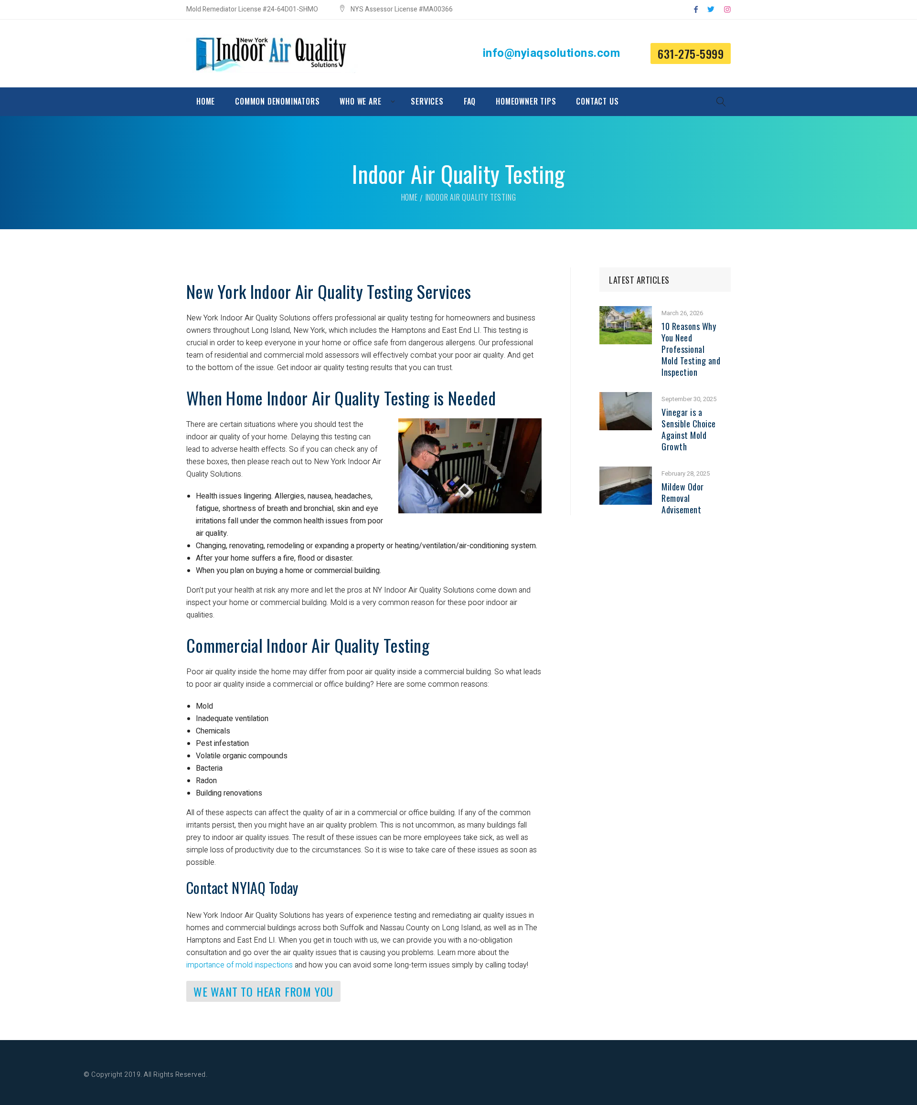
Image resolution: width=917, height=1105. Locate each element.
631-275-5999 (691, 53)
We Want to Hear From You (263, 991)
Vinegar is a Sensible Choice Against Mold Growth (688, 429)
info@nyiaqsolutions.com (551, 53)
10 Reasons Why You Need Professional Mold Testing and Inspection (690, 349)
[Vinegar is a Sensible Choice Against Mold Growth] (625, 398)
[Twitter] (710, 9)
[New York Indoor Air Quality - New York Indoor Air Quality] (272, 53)
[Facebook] (696, 9)
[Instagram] (727, 9)
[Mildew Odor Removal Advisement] (625, 472)
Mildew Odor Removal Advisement (682, 498)
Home (409, 197)
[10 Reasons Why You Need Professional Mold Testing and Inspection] (625, 312)
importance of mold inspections (239, 965)
